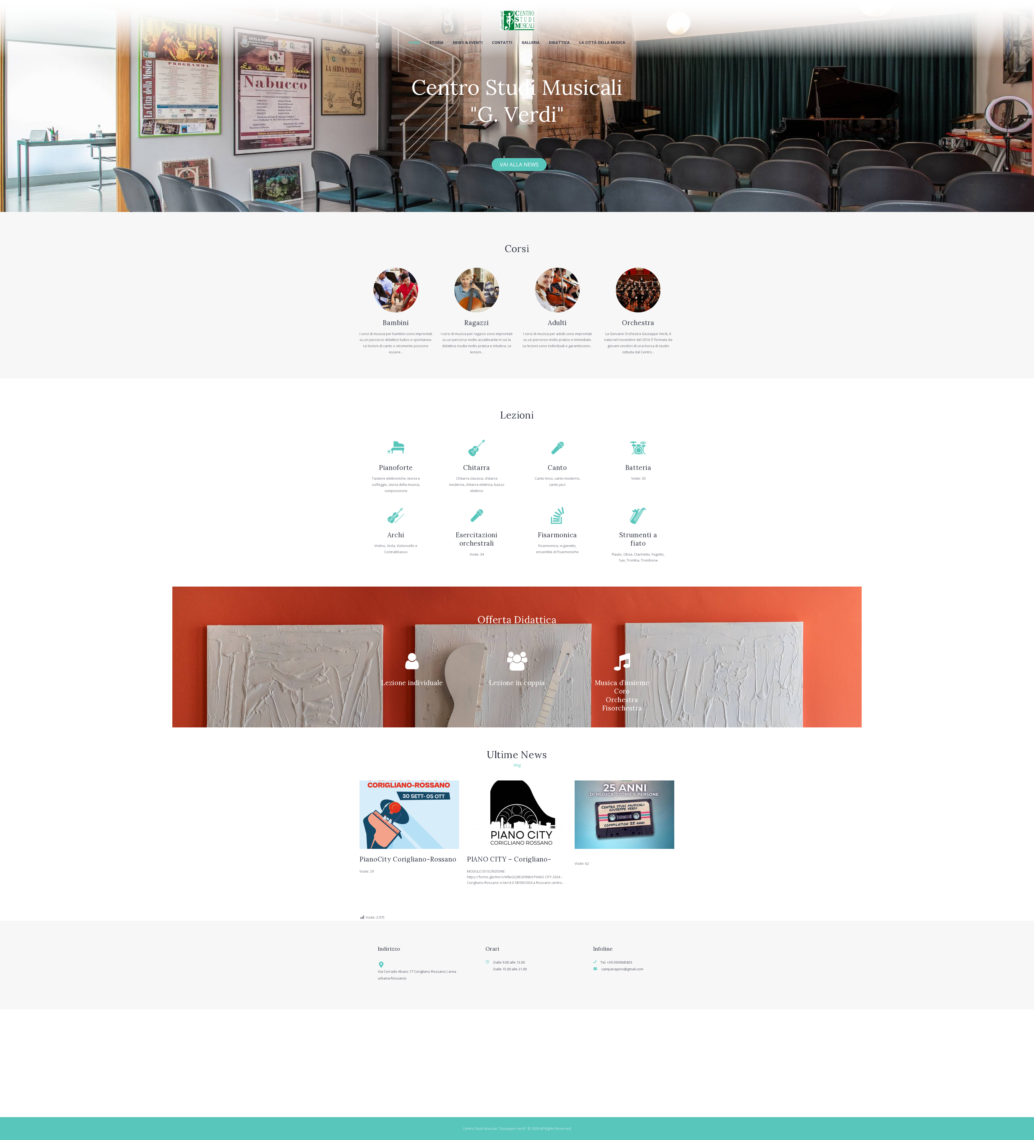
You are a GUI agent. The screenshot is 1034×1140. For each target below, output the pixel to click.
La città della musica (602, 42)
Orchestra (638, 323)
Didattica (559, 42)
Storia (436, 42)
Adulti (557, 323)
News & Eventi (468, 42)
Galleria (531, 42)
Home (414, 42)
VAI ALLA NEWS (519, 164)
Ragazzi (476, 323)
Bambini (396, 323)
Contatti (502, 42)
